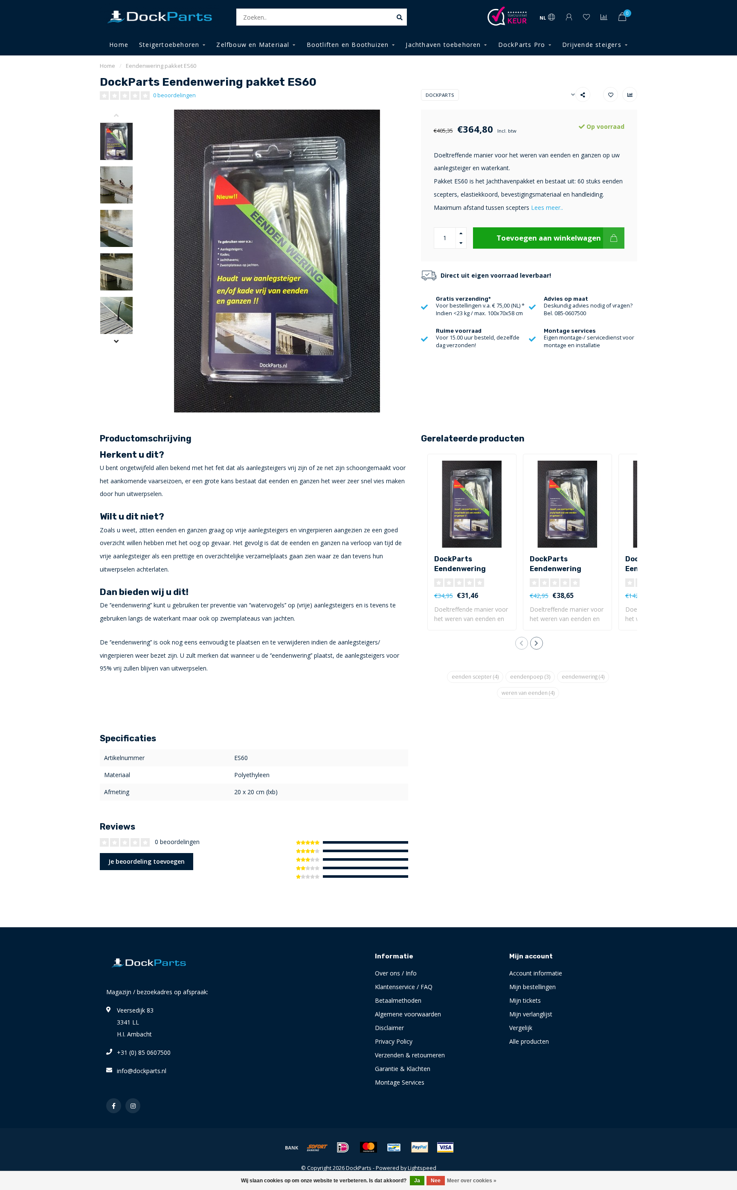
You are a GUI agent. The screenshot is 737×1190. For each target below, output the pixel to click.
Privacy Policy (393, 1041)
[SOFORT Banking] (317, 1147)
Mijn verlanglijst (530, 1014)
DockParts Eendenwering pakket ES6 (555, 569)
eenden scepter (475, 676)
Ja (417, 1181)
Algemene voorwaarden (408, 1014)
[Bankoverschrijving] (291, 1147)
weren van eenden (528, 693)
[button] (123, 116)
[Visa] (445, 1147)
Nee (436, 1181)
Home (118, 45)
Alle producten (529, 1041)
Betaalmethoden (398, 1000)
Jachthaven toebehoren (443, 45)
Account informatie (535, 973)
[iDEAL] (343, 1147)
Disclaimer (389, 1028)
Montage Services (399, 1082)
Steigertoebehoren (169, 45)
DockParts (440, 95)
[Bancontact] (394, 1147)
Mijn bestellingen (532, 987)
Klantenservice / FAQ (403, 987)
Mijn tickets (525, 1000)
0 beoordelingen (174, 95)
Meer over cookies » (471, 1181)
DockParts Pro (521, 45)
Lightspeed (422, 1168)
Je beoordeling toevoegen (146, 861)
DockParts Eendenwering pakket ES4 (460, 569)
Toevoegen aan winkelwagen (548, 238)
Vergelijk (520, 1028)
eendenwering (583, 676)
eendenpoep (530, 676)
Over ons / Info (396, 973)
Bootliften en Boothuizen (348, 45)
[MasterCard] (368, 1147)
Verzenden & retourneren (410, 1055)
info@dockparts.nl (141, 1071)
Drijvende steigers (591, 45)
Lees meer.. (547, 207)
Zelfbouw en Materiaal (252, 45)
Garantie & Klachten (402, 1069)
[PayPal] (419, 1147)
